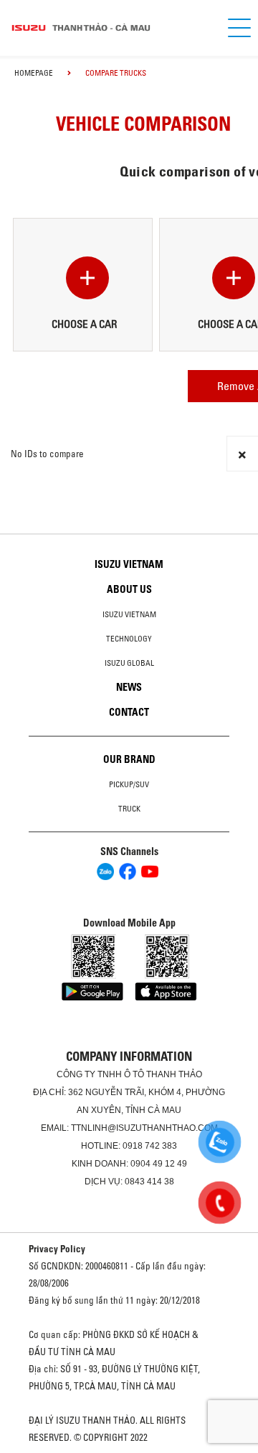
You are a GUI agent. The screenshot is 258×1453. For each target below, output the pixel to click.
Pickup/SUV (129, 784)
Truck (129, 809)
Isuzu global (129, 663)
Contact (129, 712)
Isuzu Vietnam (129, 564)
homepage (33, 73)
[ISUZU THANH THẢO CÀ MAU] (107, 27)
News (129, 687)
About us (129, 589)
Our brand (129, 759)
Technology (129, 639)
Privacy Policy (57, 1248)
